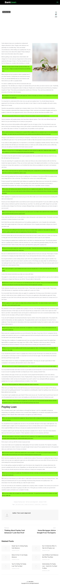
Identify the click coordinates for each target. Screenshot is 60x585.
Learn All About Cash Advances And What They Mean (50, 556)
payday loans (44, 504)
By (32, 501)
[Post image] (6, 548)
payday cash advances (29, 504)
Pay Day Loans (6, 12)
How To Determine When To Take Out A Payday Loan (49, 547)
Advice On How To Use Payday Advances (19, 556)
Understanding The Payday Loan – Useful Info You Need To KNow (49, 566)
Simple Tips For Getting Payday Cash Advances (20, 547)
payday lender (37, 504)
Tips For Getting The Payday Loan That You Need (19, 565)
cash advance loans (19, 504)
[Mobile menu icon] (57, 2)
